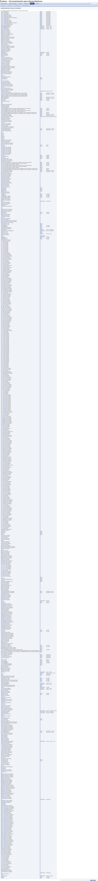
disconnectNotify (3, 170)
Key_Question (3, 471)
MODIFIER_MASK (3, 557)
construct (2, 116)
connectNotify (3, 114)
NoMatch (2, 588)
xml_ (1, 872)
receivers (2, 654)
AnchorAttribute (3, 46)
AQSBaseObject (3, 52)
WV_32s (2, 857)
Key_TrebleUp (3, 502)
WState (2, 803)
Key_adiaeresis (3, 258)
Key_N (2, 429)
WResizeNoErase (3, 801)
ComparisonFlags (3, 106)
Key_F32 (2, 358)
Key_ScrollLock (3, 481)
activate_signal (3, 13)
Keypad (2, 530)
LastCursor (2, 535)
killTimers (2, 533)
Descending (3, 154)
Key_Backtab (3, 281)
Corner (2, 120)
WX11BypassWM (3, 870)
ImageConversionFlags (4, 220)
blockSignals (3, 77)
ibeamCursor (3, 217)
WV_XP (2, 868)
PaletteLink (2, 624)
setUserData (3, 685)
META (2, 550)
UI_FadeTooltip (3, 749)
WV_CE (2, 860)
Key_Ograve (3, 444)
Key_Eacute (3, 316)
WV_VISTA (2, 867)
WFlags (2, 767)
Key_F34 (2, 360)
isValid (2, 235)
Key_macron (3, 416)
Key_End (2, 323)
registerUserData (3, 659)
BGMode (2, 71)
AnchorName (3, 49)
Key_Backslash (3, 278)
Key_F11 (2, 334)
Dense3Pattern (3, 149)
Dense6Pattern (3, 152)
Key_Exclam (3, 329)
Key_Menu (2, 424)
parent (2, 630)
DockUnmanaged (3, 182)
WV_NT (2, 865)
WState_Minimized (4, 820)
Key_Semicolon (3, 484)
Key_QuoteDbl (3, 473)
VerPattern (2, 762)
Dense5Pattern (3, 151)
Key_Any (2, 266)
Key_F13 (2, 336)
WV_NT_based (3, 866)
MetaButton (2, 551)
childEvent (2, 97)
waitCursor (2, 765)
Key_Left (2, 413)
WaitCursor (2, 764)
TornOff (2, 740)
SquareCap (2, 717)
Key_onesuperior (3, 448)
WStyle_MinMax (3, 838)
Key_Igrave (2, 389)
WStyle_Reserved (4, 842)
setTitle (2, 684)
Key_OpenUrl (3, 450)
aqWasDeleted (3, 54)
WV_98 (2, 859)
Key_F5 (2, 363)
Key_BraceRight (3, 288)
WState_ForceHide (4, 815)
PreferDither (3, 644)
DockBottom (3, 176)
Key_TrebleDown (3, 501)
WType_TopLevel (3, 854)
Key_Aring (2, 269)
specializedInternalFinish (5, 711)
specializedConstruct (4, 710)
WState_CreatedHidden (4, 810)
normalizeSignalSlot (4, 591)
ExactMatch (3, 198)
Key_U (2, 504)
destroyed (2, 155)
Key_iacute (2, 382)
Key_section (3, 483)
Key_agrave (3, 262)
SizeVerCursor (3, 705)
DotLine (2, 185)
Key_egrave (3, 321)
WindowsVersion (3, 787)
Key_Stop (2, 491)
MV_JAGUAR (3, 572)
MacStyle (2, 548)
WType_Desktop (3, 849)
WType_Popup (3, 853)
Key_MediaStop (3, 423)
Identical (2, 219)
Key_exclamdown (4, 330)
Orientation (2, 606)
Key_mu (2, 427)
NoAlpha (2, 584)
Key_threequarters (4, 499)
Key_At (2, 273)
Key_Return (3, 478)
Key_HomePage (3, 377)
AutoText (2, 64)
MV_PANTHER (3, 573)
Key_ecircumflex (3, 317)
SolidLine (2, 706)
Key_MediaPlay (3, 420)
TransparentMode (3, 742)
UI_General (2, 750)
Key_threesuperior (4, 500)
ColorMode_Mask (3, 104)
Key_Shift (2, 485)
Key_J (2, 391)
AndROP (2, 51)
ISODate (2, 234)
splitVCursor (3, 716)
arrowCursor (3, 56)
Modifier (2, 555)
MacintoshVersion (4, 546)
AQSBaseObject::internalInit (5, 230)
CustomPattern (3, 130)
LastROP (2, 536)
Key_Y (2, 523)
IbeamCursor (3, 218)
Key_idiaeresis (3, 387)
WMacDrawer (3, 789)
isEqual (2, 233)
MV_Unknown (3, 576)
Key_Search (3, 482)
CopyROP (2, 119)
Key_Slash (2, 486)
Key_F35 (2, 361)
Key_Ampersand (3, 265)
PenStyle (2, 637)
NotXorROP (2, 599)
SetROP (2, 682)
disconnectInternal (4, 168)
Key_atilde (2, 274)
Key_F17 (2, 340)
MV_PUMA (2, 574)
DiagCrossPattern (4, 159)
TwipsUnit (2, 743)
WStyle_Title (3, 846)
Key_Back (2, 277)
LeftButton (2, 539)
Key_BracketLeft (3, 289)
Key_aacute (3, 253)
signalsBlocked (3, 693)
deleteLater (2, 145)
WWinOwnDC (3, 869)
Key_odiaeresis (3, 443)
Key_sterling (3, 490)
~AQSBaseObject (3, 875)
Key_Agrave (3, 263)
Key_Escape (3, 326)
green (2, 208)
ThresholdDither (3, 730)
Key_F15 (2, 338)
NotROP (2, 598)
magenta (2, 549)
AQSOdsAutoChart (14, 10)
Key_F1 (2, 332)
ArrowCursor (3, 57)
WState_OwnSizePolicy (4, 823)
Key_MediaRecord (4, 422)
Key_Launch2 (3, 396)
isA (1, 231)
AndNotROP (3, 50)
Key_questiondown (4, 472)
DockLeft (2, 177)
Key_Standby (3, 489)
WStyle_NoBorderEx (4, 840)
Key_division (3, 311)
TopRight (2, 739)
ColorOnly (2, 105)
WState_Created (3, 809)
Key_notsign (3, 432)
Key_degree (3, 306)
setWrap (2, 687)
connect (2, 108)
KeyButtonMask (3, 529)
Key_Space (2, 487)
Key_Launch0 (3, 394)
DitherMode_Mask (4, 173)
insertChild (2, 225)
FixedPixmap (3, 203)
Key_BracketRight (4, 290)
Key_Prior (2, 469)
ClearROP (2, 101)
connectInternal (3, 112)
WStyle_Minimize (3, 837)
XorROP (2, 873)
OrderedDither (3, 605)
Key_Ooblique (3, 449)
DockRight (2, 179)
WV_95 (2, 858)
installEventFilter (3, 227)
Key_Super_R (3, 493)
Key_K (2, 392)
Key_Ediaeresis (3, 320)
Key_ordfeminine (3, 451)
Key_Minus (2, 426)
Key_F (2, 331)
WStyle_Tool (3, 847)
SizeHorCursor (3, 702)
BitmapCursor (3, 73)
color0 (2, 102)
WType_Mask (3, 851)
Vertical (2, 763)
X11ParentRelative (4, 871)
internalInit (2, 229)
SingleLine (2, 695)
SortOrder (2, 708)
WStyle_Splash (3, 843)
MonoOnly (2, 558)
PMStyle (2, 641)
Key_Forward (3, 369)
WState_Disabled (3, 811)
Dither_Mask (3, 172)
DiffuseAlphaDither (4, 160)
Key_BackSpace (3, 280)
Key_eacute (3, 315)
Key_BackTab (3, 282)
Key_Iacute (2, 383)
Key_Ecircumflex (3, 318)
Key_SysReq (3, 494)
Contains (2, 117)
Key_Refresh (3, 476)
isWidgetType (3, 237)
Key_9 (2, 251)
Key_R (2, 475)
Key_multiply (3, 428)
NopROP (2, 590)
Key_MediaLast (3, 418)
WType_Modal (3, 852)
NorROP (2, 593)
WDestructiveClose (4, 766)
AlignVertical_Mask (4, 42)
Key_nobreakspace (4, 431)
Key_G (2, 370)
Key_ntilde (2, 434)
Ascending (2, 60)
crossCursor (3, 122)
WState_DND (3, 812)
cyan (1, 131)
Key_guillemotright (4, 373)
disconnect (2, 162)
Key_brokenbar (3, 291)
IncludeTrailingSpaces (4, 222)
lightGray (2, 540)
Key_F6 (2, 364)
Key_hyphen (3, 380)
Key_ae (2, 260)
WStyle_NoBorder (4, 839)
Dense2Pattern (3, 148)
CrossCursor (3, 123)
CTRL (2, 125)
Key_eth (2, 328)
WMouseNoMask (3, 791)
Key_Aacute (3, 254)
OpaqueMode (3, 603)
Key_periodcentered (4, 465)
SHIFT (2, 690)
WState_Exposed (3, 813)
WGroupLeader (3, 769)
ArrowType (2, 58)
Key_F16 (2, 339)
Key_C (2, 292)
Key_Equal (2, 325)
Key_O (2, 437)
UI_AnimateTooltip (4, 747)
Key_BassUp (3, 286)
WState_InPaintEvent (4, 818)
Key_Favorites (3, 368)
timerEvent (2, 731)
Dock (1, 174)
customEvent (3, 128)
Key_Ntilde (2, 433)
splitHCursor (3, 714)
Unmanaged (3, 755)
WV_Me (2, 864)
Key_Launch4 (3, 398)
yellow (2, 874)
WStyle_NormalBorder (4, 841)
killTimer (2, 531)
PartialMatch (3, 632)
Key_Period (3, 464)
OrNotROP (2, 608)
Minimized (2, 553)
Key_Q (2, 470)
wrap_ (2, 799)
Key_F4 (2, 362)
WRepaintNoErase (4, 800)
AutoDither (2, 63)
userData (2, 759)
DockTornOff (3, 181)
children (2, 99)
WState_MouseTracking (4, 821)
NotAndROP (3, 594)
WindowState (3, 785)
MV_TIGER (2, 575)
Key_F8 (2, 366)
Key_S (2, 480)
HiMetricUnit (3, 214)
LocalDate (2, 541)
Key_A (2, 252)
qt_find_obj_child (3, 649)
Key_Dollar (2, 312)
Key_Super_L (3, 492)
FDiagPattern (3, 200)
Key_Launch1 (3, 395)
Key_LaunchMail (3, 411)
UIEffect (2, 751)
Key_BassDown (3, 285)
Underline (2, 753)
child (1, 95)
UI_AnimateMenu (3, 745)
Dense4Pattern (3, 150)
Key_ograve (3, 445)
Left (1, 537)
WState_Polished (3, 824)
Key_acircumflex (3, 255)
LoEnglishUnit (3, 543)
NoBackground (3, 585)
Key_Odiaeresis (3, 442)
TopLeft (2, 738)
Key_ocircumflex (3, 441)
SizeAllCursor (3, 697)
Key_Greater (3, 371)
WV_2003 (2, 856)
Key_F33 (2, 359)
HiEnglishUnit (3, 211)
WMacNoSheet (3, 790)
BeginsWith (2, 69)
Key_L (2, 393)
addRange (2, 25)
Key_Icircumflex (3, 385)
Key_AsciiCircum (3, 270)
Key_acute (2, 257)
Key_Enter (2, 324)
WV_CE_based (3, 861)
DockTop (2, 180)
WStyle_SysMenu (3, 845)
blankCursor (3, 75)
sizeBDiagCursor (3, 698)
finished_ (2, 201)
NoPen (2, 589)
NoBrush (2, 586)
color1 (2, 103)
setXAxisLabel (3, 688)
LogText (2, 544)
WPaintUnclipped (3, 798)
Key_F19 (2, 342)
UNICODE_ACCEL (4, 754)
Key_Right (2, 479)
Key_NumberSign (3, 435)
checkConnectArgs (4, 93)
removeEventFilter (4, 663)
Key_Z (2, 528)
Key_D (2, 305)
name (2, 577)
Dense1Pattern (3, 147)
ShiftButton (2, 691)
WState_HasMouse (4, 817)
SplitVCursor (3, 715)
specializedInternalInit (4, 712)
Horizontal (2, 215)
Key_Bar (2, 283)
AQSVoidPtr (3, 53)
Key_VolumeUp (3, 520)
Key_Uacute (3, 505)
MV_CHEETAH (3, 571)
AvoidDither (3, 65)
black (1, 74)
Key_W (2, 521)
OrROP (2, 609)
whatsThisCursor (3, 771)
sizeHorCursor (3, 703)
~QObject (2, 876)
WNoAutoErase (3, 792)
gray (1, 207)
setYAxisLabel (3, 689)
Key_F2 (2, 343)
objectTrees (3, 601)
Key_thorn (2, 498)
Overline (2, 610)
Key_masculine (3, 417)
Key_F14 (2, 337)
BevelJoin (2, 70)
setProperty (3, 680)
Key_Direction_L (3, 309)
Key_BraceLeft (3, 287)
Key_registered (3, 477)
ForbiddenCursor (3, 206)
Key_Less (2, 414)
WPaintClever (3, 796)
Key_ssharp (3, 488)
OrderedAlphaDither (4, 604)
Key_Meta (2, 425)
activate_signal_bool (4, 23)
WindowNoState (3, 783)
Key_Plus (2, 466)
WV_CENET (3, 862)
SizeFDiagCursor (3, 700)
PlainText (2, 640)
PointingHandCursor (4, 643)
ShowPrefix (2, 692)
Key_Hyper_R (3, 379)
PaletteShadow (3, 628)
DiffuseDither (3, 161)
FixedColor (2, 202)
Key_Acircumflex (3, 256)
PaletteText (2, 629)
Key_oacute (3, 439)
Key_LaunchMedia (4, 412)
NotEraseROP (3, 596)
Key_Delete (3, 307)
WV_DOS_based (3, 863)
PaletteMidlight (3, 627)
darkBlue (2, 132)
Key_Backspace (3, 279)
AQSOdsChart (42, 25)
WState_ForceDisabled (4, 814)
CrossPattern (3, 124)
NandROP (2, 582)
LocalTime (2, 542)
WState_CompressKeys (5, 807)
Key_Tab (2, 496)
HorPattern (2, 216)
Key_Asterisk (3, 272)
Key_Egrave (3, 322)
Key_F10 (2, 333)
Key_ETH (2, 327)
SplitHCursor (3, 713)
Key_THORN (3, 497)
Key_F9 (2, 367)
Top (1, 737)
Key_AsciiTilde (3, 271)
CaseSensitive (3, 92)
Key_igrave (2, 388)
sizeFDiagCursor (3, 701)
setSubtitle (2, 683)
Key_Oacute (3, 438)
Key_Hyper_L (3, 378)
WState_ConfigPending (4, 808)
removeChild (3, 661)
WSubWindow (3, 848)
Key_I (2, 381)
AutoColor (2, 62)
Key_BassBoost (3, 284)
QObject (41, 11)
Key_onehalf (3, 446)
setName (2, 678)
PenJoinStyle (3, 635)
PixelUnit (2, 639)
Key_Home (2, 376)
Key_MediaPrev (3, 421)
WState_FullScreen (4, 816)
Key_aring (2, 268)
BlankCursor (3, 76)
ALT (1, 44)
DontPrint (2, 184)
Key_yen (2, 527)
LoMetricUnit (3, 545)
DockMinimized (3, 178)
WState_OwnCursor (4, 822)
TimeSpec (2, 733)
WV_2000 (2, 855)
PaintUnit (2, 611)
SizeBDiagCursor (3, 699)
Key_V (2, 517)
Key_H (2, 374)
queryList (2, 650)
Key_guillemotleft (3, 372)
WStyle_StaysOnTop (4, 844)
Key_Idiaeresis (3, 386)
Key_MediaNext (3, 419)
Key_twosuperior (3, 503)
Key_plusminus (3, 467)
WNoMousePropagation (4, 793)
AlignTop (2, 40)
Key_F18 (2, 341)
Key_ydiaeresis (3, 526)
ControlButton (3, 118)
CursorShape (3, 126)
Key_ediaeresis (3, 319)
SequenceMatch (3, 677)
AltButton (2, 45)
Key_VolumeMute (3, 519)
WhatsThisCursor (3, 770)
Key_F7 (2, 365)
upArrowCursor (3, 757)
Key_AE (2, 261)
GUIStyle (2, 209)
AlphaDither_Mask (4, 43)
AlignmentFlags (3, 38)
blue (1, 79)
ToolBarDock (3, 735)
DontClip (2, 183)
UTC (1, 761)
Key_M (2, 415)
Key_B (2, 276)
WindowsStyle (3, 784)
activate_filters (3, 11)
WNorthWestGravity (4, 794)
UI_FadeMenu (3, 748)
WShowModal (3, 802)
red (1, 658)
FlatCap (2, 204)
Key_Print (2, 468)
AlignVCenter (3, 41)
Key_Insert (2, 390)
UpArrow (2, 756)
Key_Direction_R (3, 310)
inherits (2, 223)
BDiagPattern (3, 68)
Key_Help (2, 375)
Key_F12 (2, 335)
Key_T (2, 495)
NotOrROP (2, 597)
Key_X (2, 522)
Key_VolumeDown (4, 518)
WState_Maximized (4, 819)
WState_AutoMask (4, 805)
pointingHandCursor (4, 642)
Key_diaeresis (3, 308)
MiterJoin (2, 554)
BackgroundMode (3, 66)
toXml (2, 741)
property (2, 645)
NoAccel (2, 583)
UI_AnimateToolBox (4, 746)
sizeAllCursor (3, 696)
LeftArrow (2, 538)
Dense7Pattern (3, 153)
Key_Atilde (2, 275)
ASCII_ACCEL (3, 61)
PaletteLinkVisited (4, 625)
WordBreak (2, 795)
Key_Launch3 (3, 397)
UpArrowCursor (3, 758)
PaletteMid (2, 626)
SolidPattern (3, 707)
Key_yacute (3, 524)
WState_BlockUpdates (4, 806)
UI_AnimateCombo (4, 744)
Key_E (2, 314)
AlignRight (2, 39)
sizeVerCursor (3, 704)
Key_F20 (2, 344)
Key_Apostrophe (3, 267)
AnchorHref (3, 48)
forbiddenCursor (3, 205)
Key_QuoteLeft (3, 474)
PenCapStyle (3, 633)
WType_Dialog (3, 850)
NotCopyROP (3, 595)
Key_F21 (2, 345)
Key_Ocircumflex (3, 440)
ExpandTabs (3, 199)
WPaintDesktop (3, 797)
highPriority (2, 212)
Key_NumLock (3, 436)
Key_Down (2, 313)
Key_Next (2, 430)
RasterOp (2, 652)
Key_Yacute (3, 525)
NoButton (2, 587)
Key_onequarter (3, 447)
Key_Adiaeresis (3, 259)
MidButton (2, 552)
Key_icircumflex (3, 384)
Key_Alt (2, 264)
